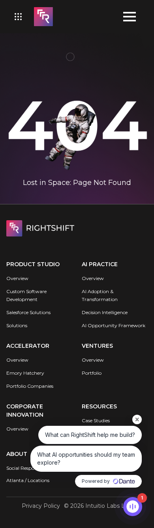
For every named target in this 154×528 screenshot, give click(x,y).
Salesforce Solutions (28, 312)
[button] (18, 17)
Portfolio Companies (29, 386)
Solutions (16, 325)
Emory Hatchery (25, 373)
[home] (41, 16)
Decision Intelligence (105, 312)
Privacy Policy (41, 505)
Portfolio (91, 373)
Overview (17, 278)
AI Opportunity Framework (113, 325)
